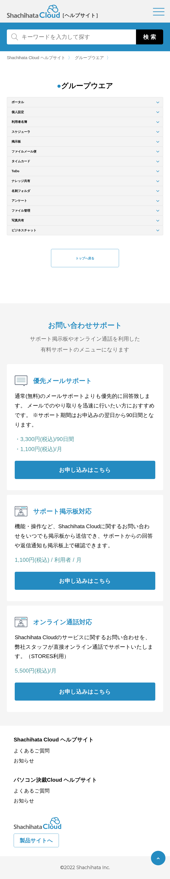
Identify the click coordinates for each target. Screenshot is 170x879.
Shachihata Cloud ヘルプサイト (36, 58)
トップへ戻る (85, 258)
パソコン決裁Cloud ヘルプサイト (55, 780)
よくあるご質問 (32, 750)
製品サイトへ (36, 840)
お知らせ (24, 760)
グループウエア (89, 58)
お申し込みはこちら (85, 470)
